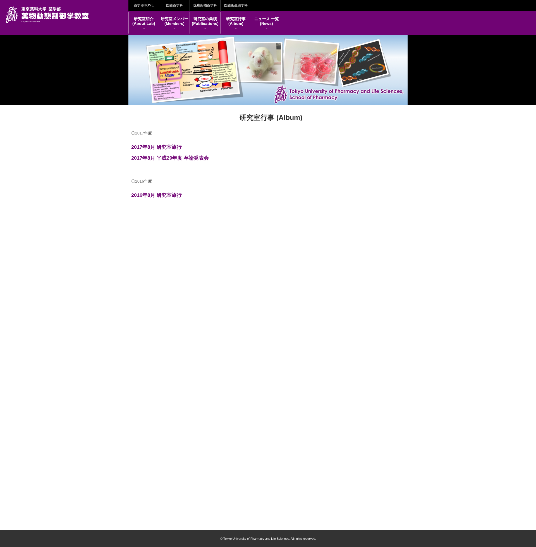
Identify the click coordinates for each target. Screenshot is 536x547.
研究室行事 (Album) (236, 21)
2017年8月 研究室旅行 (156, 147)
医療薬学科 (174, 5)
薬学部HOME (144, 5)
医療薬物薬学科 (205, 5)
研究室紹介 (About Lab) (143, 21)
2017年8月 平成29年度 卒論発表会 (170, 158)
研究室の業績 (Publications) (205, 21)
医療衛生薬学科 (236, 5)
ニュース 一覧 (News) (266, 21)
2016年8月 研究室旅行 (156, 195)
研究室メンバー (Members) (174, 21)
